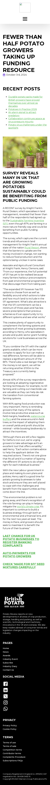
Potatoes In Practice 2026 (22, 109)
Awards (6, 656)
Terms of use (9, 743)
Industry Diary (10, 666)
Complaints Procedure (14, 757)
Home (6, 648)
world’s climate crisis (28, 506)
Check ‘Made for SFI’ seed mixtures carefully (23, 565)
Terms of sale (9, 746)
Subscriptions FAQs (13, 761)
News (6, 652)
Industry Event (10, 659)
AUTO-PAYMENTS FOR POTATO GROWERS (19, 554)
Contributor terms (12, 753)
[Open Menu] (25, 19)
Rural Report (32, 247)
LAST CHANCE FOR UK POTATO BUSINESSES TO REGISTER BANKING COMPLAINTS (21, 540)
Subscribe (8, 663)
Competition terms (12, 750)
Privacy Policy (10, 726)
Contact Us (8, 670)
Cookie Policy (9, 729)
